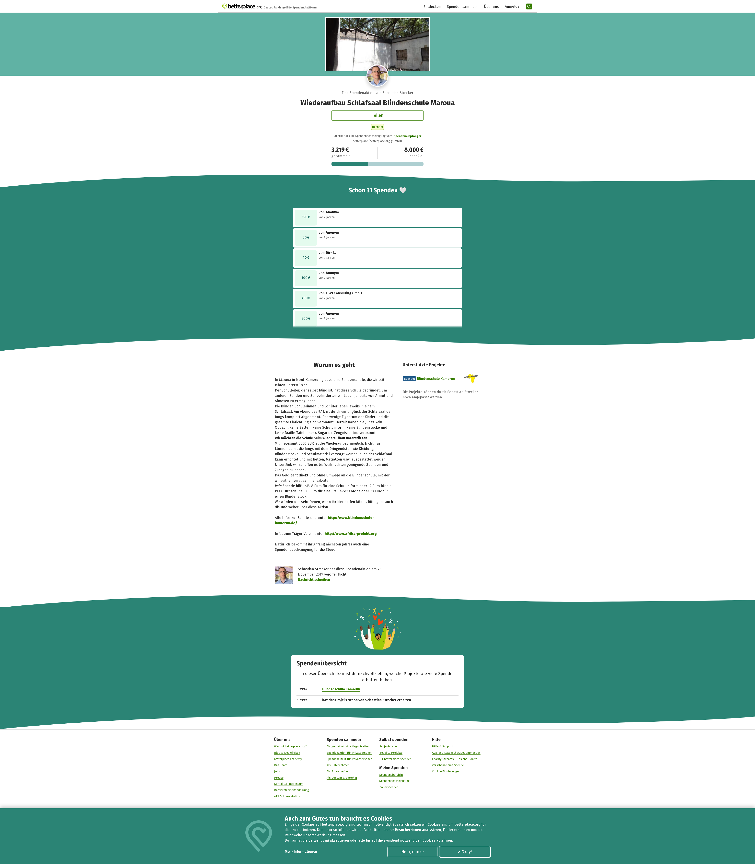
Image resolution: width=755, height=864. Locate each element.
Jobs (277, 771)
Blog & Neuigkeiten (287, 752)
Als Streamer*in (337, 771)
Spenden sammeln (462, 7)
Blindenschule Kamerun (436, 379)
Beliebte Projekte (390, 752)
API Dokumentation (287, 796)
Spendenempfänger (407, 136)
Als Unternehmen (338, 765)
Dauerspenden (388, 787)
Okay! (466, 851)
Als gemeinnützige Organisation (348, 746)
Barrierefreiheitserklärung (291, 790)
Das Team (280, 765)
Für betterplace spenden (395, 759)
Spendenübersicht (391, 774)
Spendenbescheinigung (394, 781)
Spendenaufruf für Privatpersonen (349, 759)
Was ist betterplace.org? (290, 746)
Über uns (491, 7)
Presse (279, 777)
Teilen (377, 115)
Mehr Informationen (301, 851)
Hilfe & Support (442, 746)
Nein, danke (412, 851)
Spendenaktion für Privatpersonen (349, 752)
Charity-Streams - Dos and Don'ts (454, 759)
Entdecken (432, 7)
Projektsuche (388, 746)
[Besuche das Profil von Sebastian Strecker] (377, 75)
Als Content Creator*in (342, 777)
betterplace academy (288, 759)
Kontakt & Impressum (288, 784)
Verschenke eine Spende (448, 765)
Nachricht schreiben (314, 580)
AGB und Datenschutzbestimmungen (456, 752)
